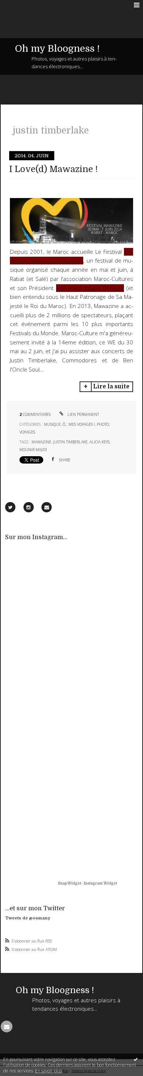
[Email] (46, 507)
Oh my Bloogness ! (57, 48)
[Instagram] (28, 507)
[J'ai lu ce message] (136, 1059)
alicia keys (99, 441)
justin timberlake (70, 441)
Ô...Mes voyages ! (79, 424)
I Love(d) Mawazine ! (53, 169)
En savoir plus (48, 1071)
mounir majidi (33, 449)
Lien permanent (82, 414)
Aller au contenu (21, 5)
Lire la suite (111, 386)
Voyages (27, 432)
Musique (52, 424)
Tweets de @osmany (27, 918)
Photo (103, 424)
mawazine (41, 441)
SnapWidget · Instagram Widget (87, 883)
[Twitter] (10, 507)
